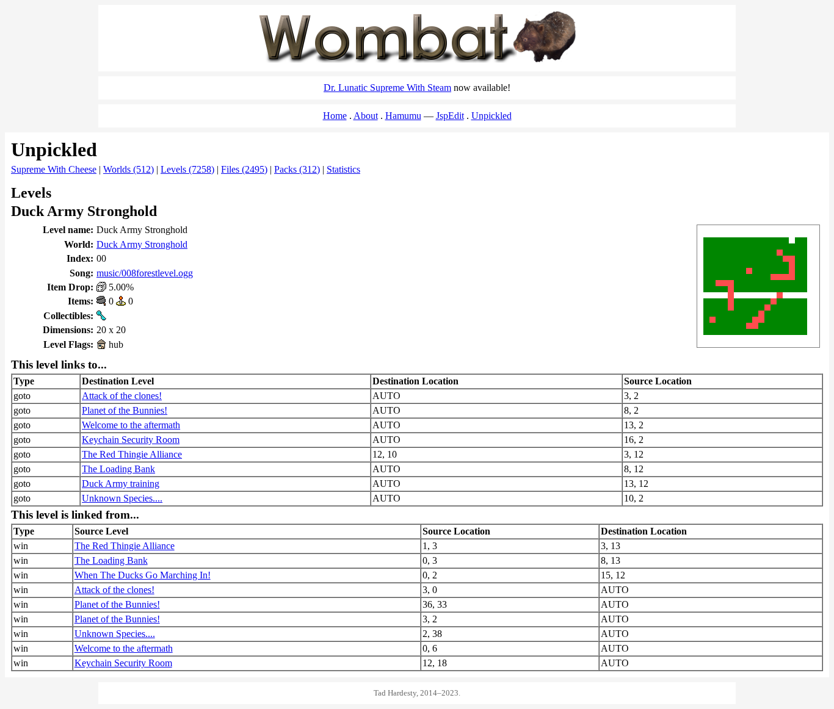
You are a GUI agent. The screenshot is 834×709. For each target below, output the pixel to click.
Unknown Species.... (122, 498)
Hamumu (403, 115)
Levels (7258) (187, 169)
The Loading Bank (118, 469)
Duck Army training (120, 483)
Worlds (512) (128, 169)
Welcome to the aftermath (131, 425)
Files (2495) (244, 169)
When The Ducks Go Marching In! (142, 575)
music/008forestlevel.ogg (144, 273)
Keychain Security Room (130, 439)
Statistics (343, 169)
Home (335, 115)
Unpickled (491, 115)
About (366, 115)
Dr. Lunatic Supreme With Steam (387, 87)
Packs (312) (297, 169)
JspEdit (450, 115)
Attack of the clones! (122, 395)
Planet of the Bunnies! (124, 410)
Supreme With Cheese (53, 169)
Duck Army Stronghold (141, 244)
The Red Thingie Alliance (132, 454)
